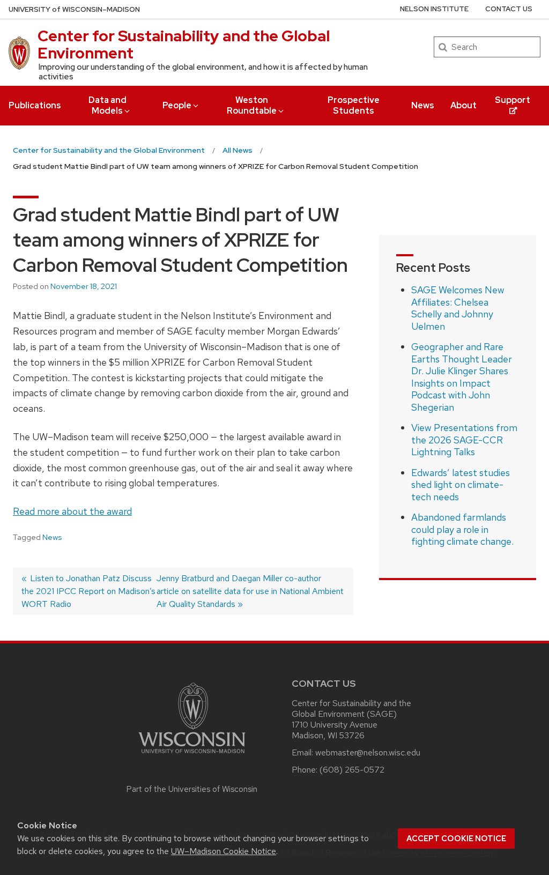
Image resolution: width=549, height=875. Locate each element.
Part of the (192, 789)
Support (512, 100)
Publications (35, 105)
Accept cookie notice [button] (456, 838)
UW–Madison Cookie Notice (223, 851)
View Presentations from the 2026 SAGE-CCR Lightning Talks (464, 439)
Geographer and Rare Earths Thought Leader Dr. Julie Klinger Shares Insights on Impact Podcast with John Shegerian (461, 376)
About (463, 105)
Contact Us (508, 8)
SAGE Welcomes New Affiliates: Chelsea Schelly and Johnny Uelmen (458, 308)
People (176, 105)
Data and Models (107, 105)
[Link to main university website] (192, 755)
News (422, 105)
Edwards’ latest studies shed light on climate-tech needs (460, 484)
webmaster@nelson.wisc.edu (367, 752)
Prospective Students (354, 105)
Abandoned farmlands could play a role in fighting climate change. (462, 529)
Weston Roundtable (252, 105)
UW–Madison (74, 9)
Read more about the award (72, 511)
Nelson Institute (434, 8)
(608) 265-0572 (352, 769)
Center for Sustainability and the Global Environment (184, 44)
